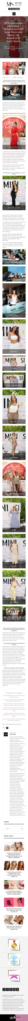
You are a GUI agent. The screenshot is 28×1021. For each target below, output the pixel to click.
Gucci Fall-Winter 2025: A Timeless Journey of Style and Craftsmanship (14, 719)
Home (5, 46)
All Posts (13, 46)
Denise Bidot (18, 154)
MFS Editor (20, 77)
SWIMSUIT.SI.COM (7, 237)
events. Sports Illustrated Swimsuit (13, 724)
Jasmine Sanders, (6, 159)
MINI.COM (16, 235)
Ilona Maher (11, 156)
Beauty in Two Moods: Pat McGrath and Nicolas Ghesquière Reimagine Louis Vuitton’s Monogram (14, 855)
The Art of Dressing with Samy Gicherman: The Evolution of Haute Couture (14, 700)
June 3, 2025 (5, 77)
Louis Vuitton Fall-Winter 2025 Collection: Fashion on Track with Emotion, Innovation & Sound (14, 709)
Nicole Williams (6, 161)
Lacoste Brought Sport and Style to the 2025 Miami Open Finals (14, 696)
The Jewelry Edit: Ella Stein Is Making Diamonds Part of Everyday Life (14, 928)
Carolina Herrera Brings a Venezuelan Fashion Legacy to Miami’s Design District (14, 892)
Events (15, 77)
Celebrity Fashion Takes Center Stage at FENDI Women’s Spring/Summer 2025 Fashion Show (14, 715)
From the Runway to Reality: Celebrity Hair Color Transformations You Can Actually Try (14, 874)
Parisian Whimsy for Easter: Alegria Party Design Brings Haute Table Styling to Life (14, 704)
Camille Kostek (10, 154)
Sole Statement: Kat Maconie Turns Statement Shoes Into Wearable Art (14, 910)
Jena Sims (14, 159)
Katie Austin (20, 159)
